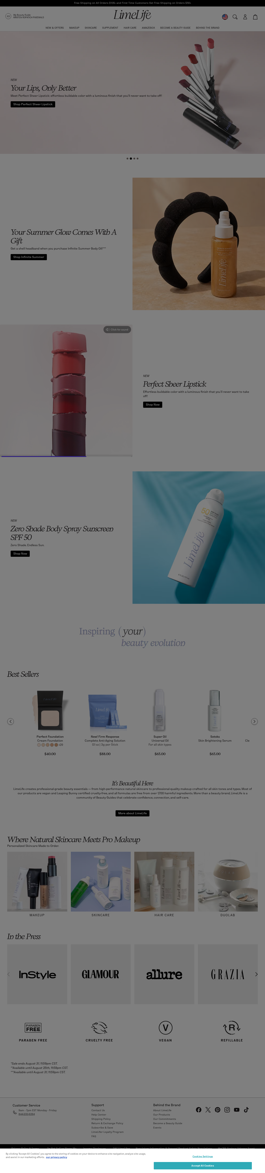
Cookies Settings (203, 1156)
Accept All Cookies (202, 1165)
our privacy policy (56, 1157)
